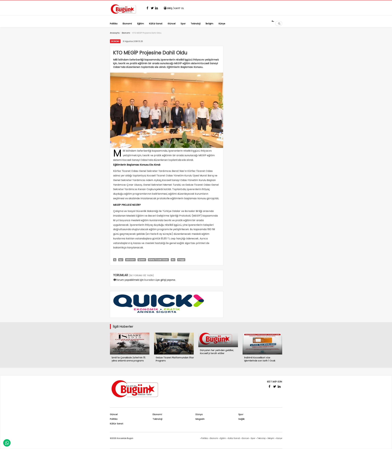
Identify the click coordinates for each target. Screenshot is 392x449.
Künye (279, 438)
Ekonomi (115, 41)
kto (173, 259)
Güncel (114, 414)
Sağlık (241, 419)
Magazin (200, 419)
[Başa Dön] (387, 444)
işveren (141, 259)
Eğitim (223, 438)
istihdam (130, 259)
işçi (120, 259)
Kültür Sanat (116, 423)
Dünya (199, 414)
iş (114, 259)
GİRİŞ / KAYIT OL (175, 8)
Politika (114, 419)
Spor (240, 414)
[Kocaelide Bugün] (125, 15)
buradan (149, 280)
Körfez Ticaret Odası (158, 259)
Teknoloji (157, 419)
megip (181, 259)
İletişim (271, 438)
